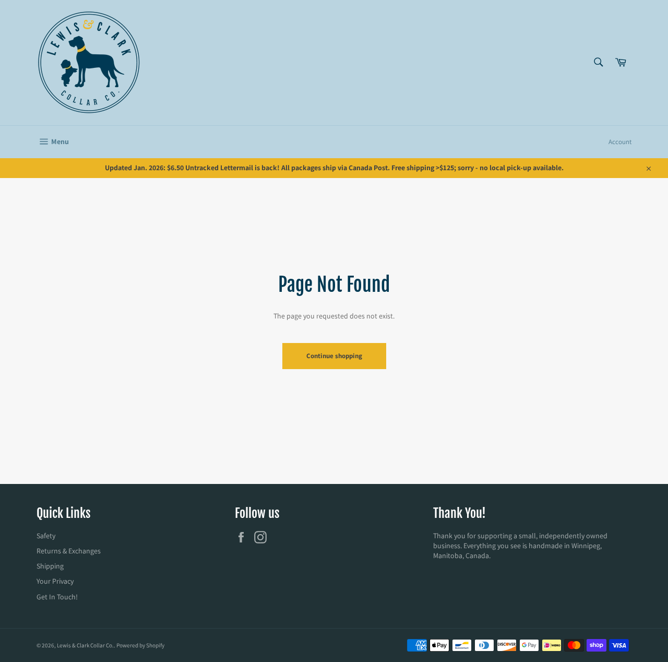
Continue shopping (334, 355)
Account (620, 141)
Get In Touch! (57, 596)
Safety (46, 535)
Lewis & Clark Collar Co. (85, 645)
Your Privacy (55, 581)
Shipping (50, 566)
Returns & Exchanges (69, 550)
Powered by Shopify (140, 645)
